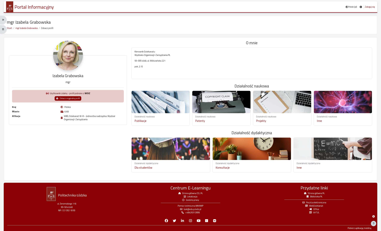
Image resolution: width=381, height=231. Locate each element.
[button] (360, 7)
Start (9, 28)
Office (316, 209)
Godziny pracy (192, 200)
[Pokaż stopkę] (373, 223)
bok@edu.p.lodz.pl (192, 209)
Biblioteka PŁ (316, 196)
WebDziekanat (316, 205)
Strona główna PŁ (316, 193)
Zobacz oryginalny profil (69, 98)
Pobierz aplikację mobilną (359, 228)
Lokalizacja (192, 196)
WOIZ (87, 93)
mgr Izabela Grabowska (26, 28)
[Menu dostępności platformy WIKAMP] (373, 216)
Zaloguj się (370, 6)
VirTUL (316, 212)
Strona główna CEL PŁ (192, 193)
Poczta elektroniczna (316, 202)
